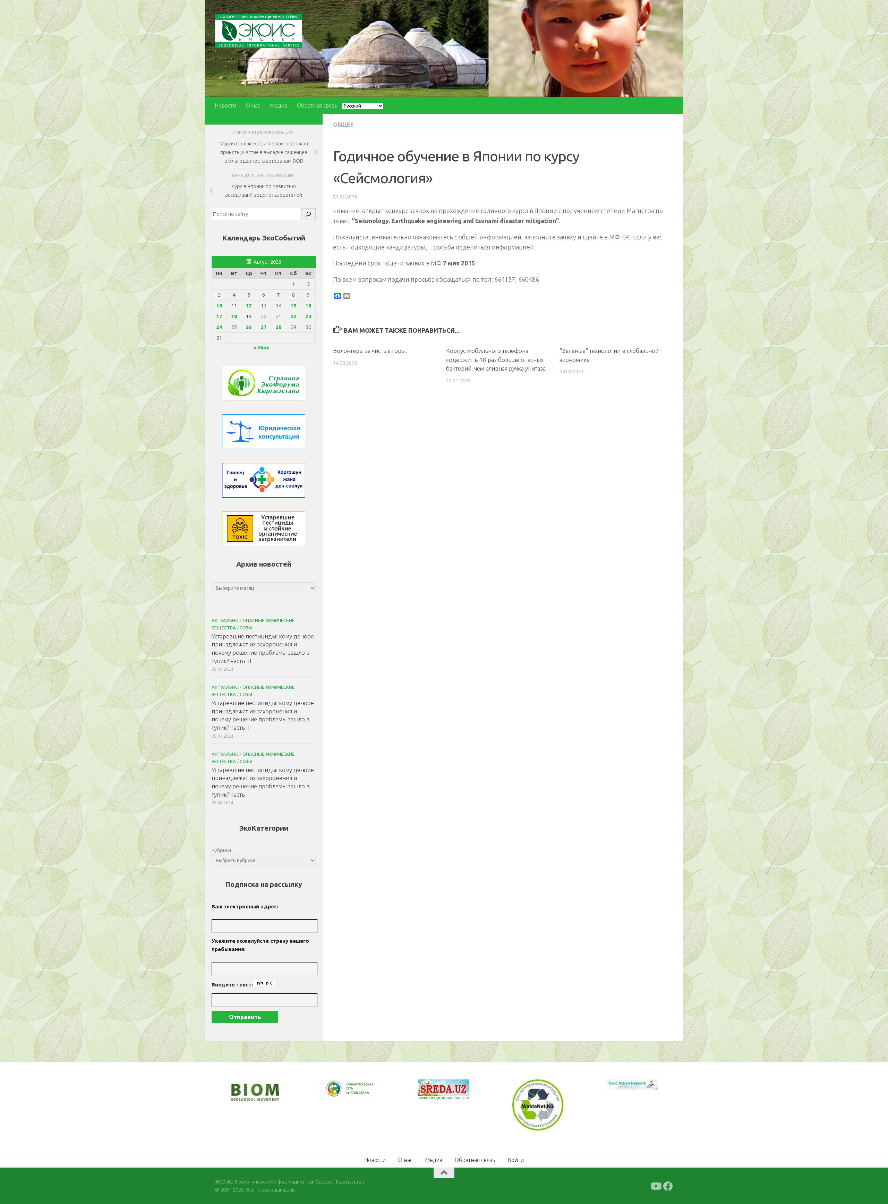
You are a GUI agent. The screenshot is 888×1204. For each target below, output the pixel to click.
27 (264, 327)
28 (278, 327)
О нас (253, 105)
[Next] (360, 1093)
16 (308, 305)
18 (234, 316)
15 (293, 305)
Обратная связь (317, 105)
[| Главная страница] (258, 31)
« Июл (262, 347)
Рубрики (221, 850)
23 (308, 316)
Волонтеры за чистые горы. (370, 350)
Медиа (278, 105)
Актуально (225, 620)
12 (249, 305)
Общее (343, 124)
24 (219, 327)
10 (219, 305)
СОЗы (246, 627)
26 (249, 327)
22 (293, 316)
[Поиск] (308, 214)
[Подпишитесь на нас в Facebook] (668, 1185)
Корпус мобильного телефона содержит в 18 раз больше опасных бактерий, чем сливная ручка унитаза (496, 359)
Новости (225, 105)
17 (219, 316)
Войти (515, 1159)
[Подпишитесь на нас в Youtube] (655, 1185)
